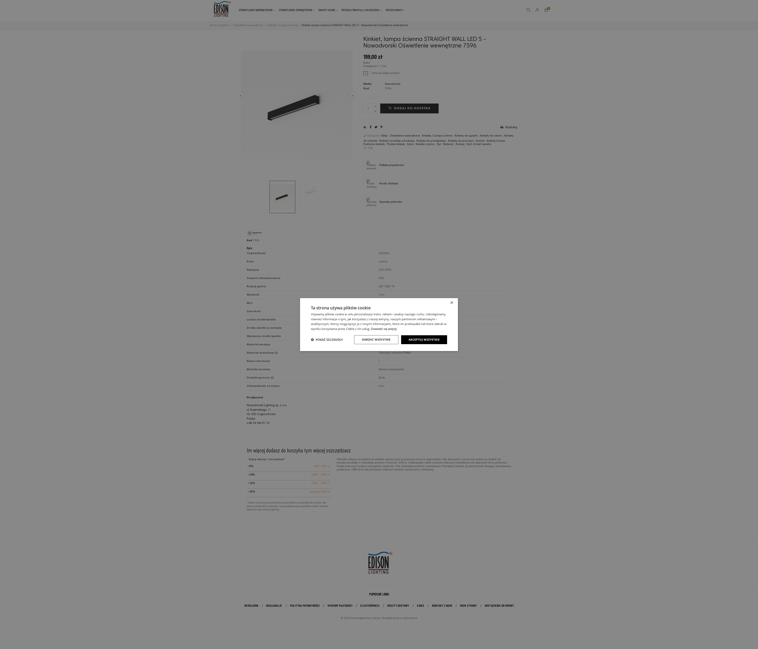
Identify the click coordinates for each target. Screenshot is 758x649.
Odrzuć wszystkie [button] (376, 339)
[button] (327, 339)
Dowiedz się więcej (384, 329)
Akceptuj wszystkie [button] (424, 339)
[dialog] (379, 324)
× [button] (451, 302)
